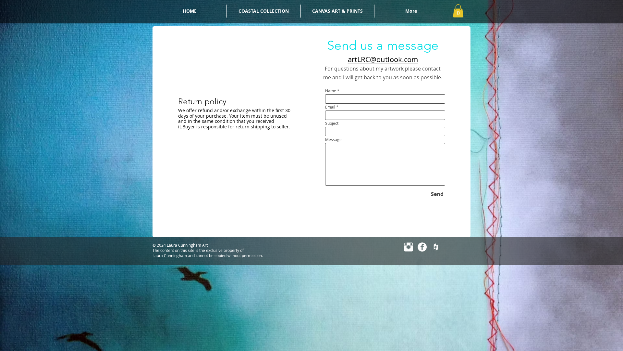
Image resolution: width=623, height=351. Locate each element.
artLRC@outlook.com (383, 59)
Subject (331, 123)
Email (330, 107)
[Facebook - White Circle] (422, 247)
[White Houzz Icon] (435, 247)
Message (333, 139)
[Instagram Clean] (408, 247)
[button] (458, 11)
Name (330, 91)
